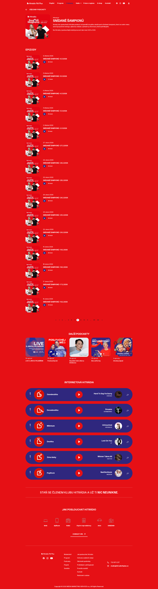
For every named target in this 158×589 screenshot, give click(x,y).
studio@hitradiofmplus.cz (119, 566)
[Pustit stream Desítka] (79, 441)
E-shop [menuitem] (99, 3)
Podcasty (67, 561)
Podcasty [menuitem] (69, 3)
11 (87, 320)
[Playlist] (128, 394)
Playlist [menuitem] (51, 3)
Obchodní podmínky (83, 561)
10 (84, 320)
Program (67, 558)
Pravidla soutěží (82, 568)
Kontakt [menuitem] (108, 3)
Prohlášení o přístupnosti (85, 565)
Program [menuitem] (60, 3)
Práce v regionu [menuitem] (88, 3)
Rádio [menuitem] (78, 3)
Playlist (66, 565)
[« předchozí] (56, 320)
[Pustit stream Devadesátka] (79, 410)
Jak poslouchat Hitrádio (85, 554)
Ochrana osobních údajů (85, 558)
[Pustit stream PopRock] (79, 473)
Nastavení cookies (83, 575)
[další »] (101, 320)
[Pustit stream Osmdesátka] (79, 394)
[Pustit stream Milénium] (79, 426)
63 (94, 320)
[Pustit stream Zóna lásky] (79, 457)
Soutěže (66, 568)
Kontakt (79, 572)
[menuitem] (117, 3)
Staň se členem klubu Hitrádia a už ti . (79, 492)
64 (98, 320)
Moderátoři (68, 554)
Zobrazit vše (78, 534)
